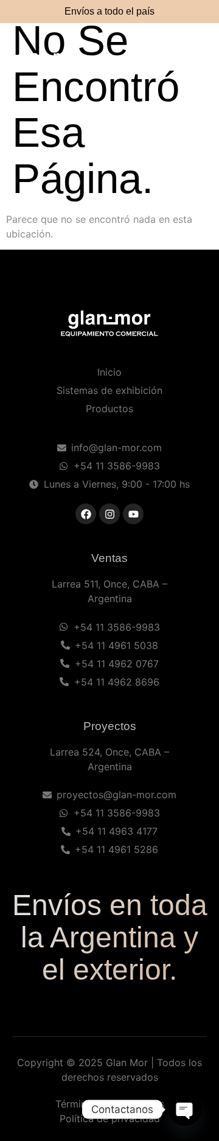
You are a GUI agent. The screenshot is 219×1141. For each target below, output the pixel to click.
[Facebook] (85, 514)
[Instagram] (109, 514)
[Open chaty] (185, 1109)
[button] (194, 60)
